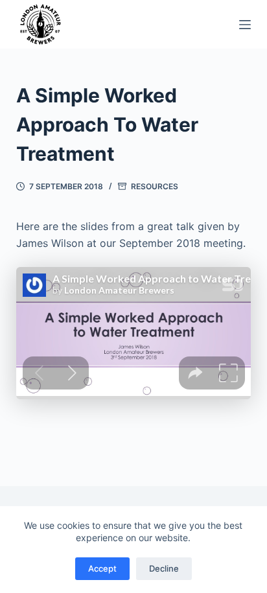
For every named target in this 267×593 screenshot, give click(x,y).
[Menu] (245, 24)
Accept (102, 568)
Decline (164, 568)
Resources (154, 186)
